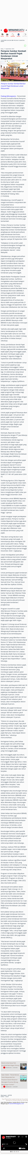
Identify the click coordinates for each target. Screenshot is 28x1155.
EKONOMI (8, 40)
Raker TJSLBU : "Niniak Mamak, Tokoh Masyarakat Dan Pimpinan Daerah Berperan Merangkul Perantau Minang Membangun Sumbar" (10, 1079)
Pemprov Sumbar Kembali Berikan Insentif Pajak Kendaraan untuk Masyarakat (13, 86)
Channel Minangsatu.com (16, 1103)
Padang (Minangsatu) (8, 96)
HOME (2, 40)
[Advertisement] (14, 14)
